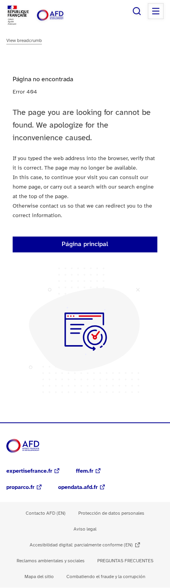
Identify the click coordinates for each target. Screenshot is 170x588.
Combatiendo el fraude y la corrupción (105, 576)
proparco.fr (20, 488)
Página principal (85, 244)
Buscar (137, 11)
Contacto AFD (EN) (46, 513)
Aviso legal (85, 529)
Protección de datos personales (111, 513)
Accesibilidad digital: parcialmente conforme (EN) (81, 545)
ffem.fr (84, 471)
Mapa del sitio (39, 576)
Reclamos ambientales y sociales (51, 560)
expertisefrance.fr (29, 471)
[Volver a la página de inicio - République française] (58, 15)
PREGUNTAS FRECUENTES (125, 560)
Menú (156, 11)
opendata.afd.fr (78, 488)
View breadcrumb (24, 40)
